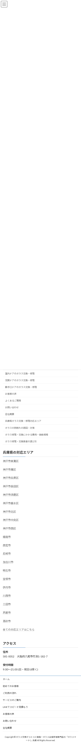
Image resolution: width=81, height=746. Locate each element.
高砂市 (7, 621)
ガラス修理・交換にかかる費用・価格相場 (26, 434)
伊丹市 (7, 587)
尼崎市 (7, 553)
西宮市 (7, 545)
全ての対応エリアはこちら (18, 629)
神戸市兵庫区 (11, 478)
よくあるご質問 (13, 400)
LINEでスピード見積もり (15, 707)
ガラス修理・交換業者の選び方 (21, 441)
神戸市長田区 (11, 486)
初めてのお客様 (11, 686)
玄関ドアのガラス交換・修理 (19, 380)
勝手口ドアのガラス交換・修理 (21, 387)
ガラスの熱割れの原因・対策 (19, 428)
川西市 (7, 595)
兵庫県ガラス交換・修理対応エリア (23, 421)
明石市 (7, 570)
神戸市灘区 (9, 469)
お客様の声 (10, 393)
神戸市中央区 (11, 520)
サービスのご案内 (12, 700)
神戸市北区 (9, 511)
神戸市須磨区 (11, 494)
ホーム (6, 679)
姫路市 (7, 536)
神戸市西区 (9, 528)
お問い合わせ (12, 407)
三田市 (7, 604)
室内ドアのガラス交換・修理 (19, 373)
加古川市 (8, 562)
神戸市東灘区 (11, 461)
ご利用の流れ (9, 693)
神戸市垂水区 (11, 503)
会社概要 (9, 414)
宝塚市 (7, 579)
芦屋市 (7, 612)
